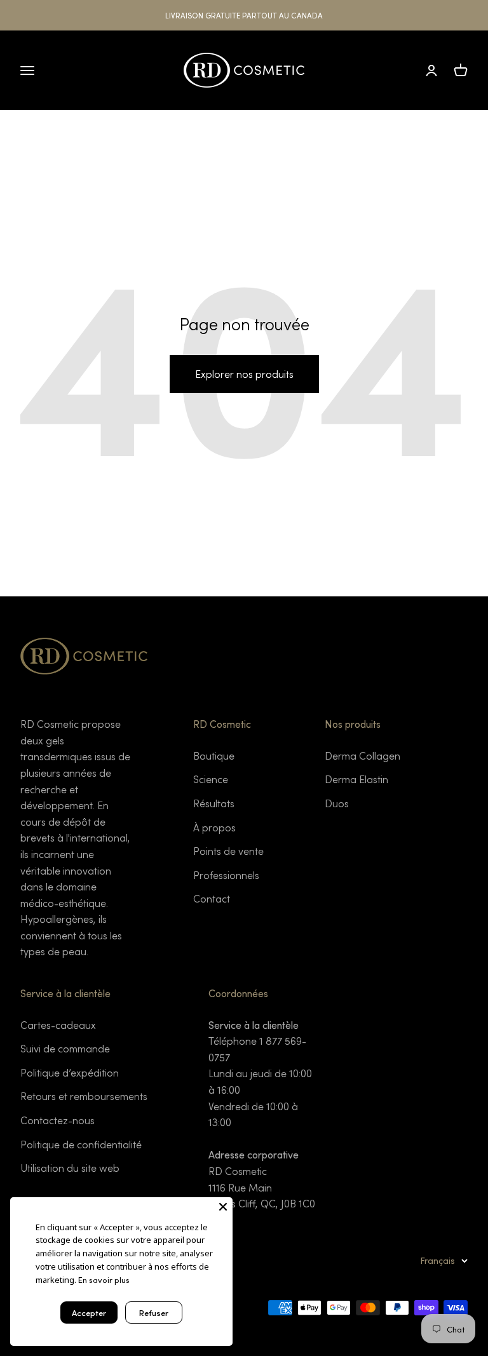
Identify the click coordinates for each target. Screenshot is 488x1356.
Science (210, 779)
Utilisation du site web (69, 1167)
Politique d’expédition (69, 1072)
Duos (337, 803)
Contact (211, 898)
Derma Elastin (356, 779)
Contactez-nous (57, 1120)
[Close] (223, 1206)
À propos (214, 827)
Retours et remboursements (83, 1096)
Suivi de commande (65, 1048)
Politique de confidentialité (81, 1144)
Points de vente (228, 850)
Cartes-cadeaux (58, 1024)
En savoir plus (104, 1279)
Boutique (213, 755)
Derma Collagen (362, 755)
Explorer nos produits (244, 373)
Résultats (213, 803)
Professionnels (226, 875)
